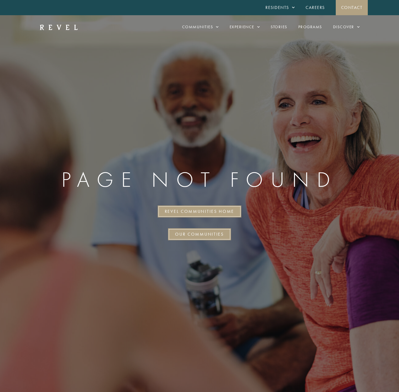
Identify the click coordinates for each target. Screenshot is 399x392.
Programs (310, 26)
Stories (279, 26)
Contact (352, 7)
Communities (197, 26)
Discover (343, 26)
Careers (315, 7)
